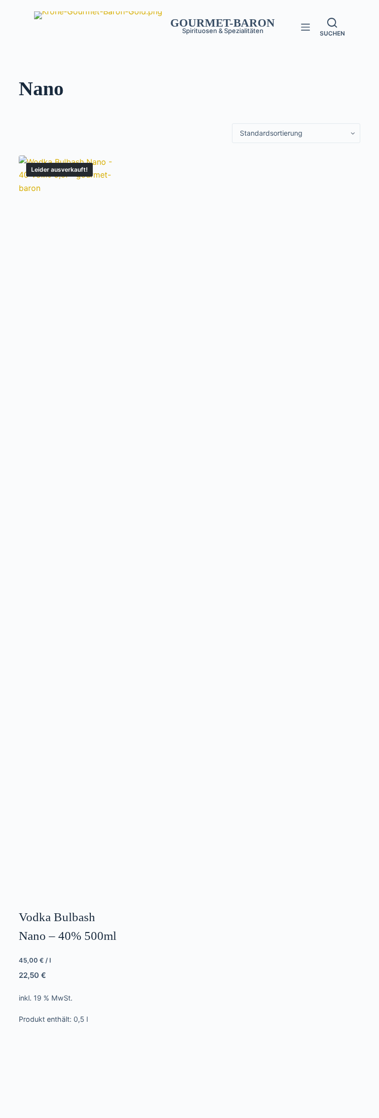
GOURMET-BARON (222, 23)
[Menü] (305, 27)
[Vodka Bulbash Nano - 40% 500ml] (71, 525)
